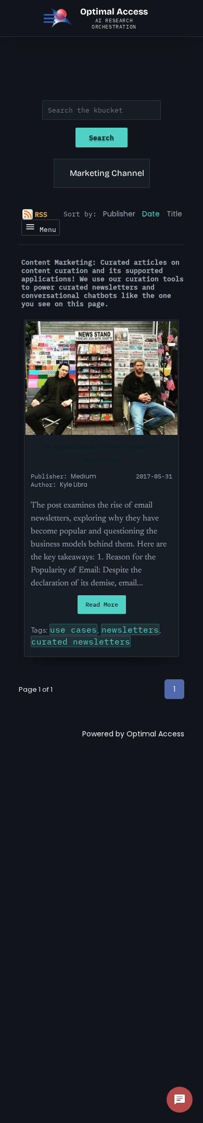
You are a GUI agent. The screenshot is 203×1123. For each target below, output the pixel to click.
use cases (73, 629)
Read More (101, 604)
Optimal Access (155, 734)
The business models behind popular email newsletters (101, 453)
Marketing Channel (107, 173)
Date (151, 214)
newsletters (130, 629)
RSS (41, 214)
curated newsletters (80, 641)
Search (101, 137)
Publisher (119, 214)
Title (174, 214)
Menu (45, 229)
